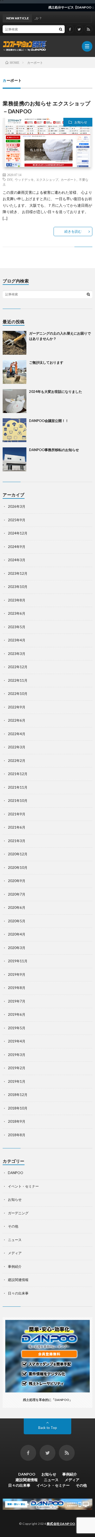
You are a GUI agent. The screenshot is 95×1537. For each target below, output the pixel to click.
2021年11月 (17, 787)
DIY (9, 179)
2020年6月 (16, 907)
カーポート (69, 179)
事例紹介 (15, 1266)
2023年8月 (16, 600)
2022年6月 (16, 720)
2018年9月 (16, 1121)
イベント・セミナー (23, 1186)
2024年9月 (16, 547)
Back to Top (47, 1428)
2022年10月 (17, 693)
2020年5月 (16, 921)
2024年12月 (17, 533)
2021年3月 (16, 841)
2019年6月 (16, 1014)
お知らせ (80, 122)
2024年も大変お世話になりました (55, 391)
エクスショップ (47, 179)
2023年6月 (16, 613)
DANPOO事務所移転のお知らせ (54, 450)
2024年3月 (16, 560)
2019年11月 (17, 961)
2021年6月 (16, 827)
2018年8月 (16, 1135)
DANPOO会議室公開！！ (49, 421)
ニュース (15, 1240)
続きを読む (73, 231)
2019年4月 (16, 1041)
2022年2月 (16, 760)
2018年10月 (17, 1108)
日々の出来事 (18, 1293)
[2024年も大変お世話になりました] (14, 401)
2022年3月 (16, 747)
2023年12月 (17, 573)
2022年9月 (16, 707)
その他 (13, 1226)
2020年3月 (16, 948)
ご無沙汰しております (46, 362)
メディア (15, 1253)
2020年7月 (16, 894)
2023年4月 (16, 640)
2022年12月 (17, 667)
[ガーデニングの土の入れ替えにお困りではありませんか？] (14, 343)
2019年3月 (16, 1055)
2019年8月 (16, 988)
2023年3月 (16, 653)
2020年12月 (17, 854)
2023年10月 (17, 587)
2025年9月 (16, 520)
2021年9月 (16, 814)
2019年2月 (16, 1068)
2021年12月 (17, 774)
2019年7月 (16, 1001)
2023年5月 (16, 627)
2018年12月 (17, 1095)
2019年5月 (16, 1028)
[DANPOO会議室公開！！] (14, 430)
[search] (61, 29)
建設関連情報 (18, 1280)
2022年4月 (16, 734)
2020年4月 (16, 934)
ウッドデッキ (24, 179)
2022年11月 (17, 680)
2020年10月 (17, 867)
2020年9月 (16, 881)
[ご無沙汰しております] (14, 372)
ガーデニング (18, 1213)
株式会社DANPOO (61, 1524)
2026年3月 (16, 506)
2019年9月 (16, 974)
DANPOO (15, 1173)
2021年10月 (17, 800)
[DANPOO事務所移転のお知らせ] (14, 459)
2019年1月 (16, 1081)
